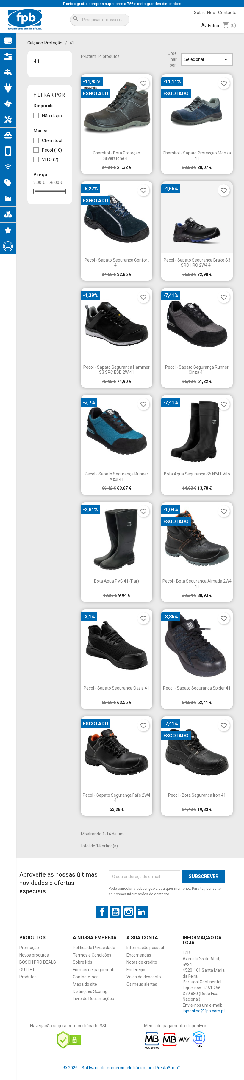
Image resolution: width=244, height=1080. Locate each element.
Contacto (227, 12)
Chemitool (54, 140)
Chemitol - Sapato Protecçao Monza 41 (197, 156)
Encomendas (138, 955)
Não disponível (54, 115)
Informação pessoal (145, 947)
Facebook (102, 912)
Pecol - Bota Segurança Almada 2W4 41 (197, 584)
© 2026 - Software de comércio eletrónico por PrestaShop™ (122, 1067)
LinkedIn (142, 912)
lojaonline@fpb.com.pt (204, 1010)
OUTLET (27, 969)
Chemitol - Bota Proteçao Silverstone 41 (116, 156)
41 (36, 61)
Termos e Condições (92, 955)
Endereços (136, 969)
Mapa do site (85, 984)
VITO (50, 159)
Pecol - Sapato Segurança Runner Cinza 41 (197, 370)
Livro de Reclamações (93, 998)
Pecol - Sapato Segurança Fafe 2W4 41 (116, 798)
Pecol (52, 150)
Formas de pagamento (94, 969)
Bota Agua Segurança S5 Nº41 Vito (197, 474)
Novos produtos (34, 955)
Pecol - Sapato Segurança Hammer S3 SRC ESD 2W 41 (116, 370)
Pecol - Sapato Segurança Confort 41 (117, 263)
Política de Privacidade (94, 947)
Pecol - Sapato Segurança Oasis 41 (116, 688)
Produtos (28, 976)
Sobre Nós (204, 12)
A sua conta (142, 937)
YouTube (115, 912)
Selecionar (206, 59)
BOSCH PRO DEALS (37, 962)
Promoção (29, 947)
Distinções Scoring (90, 991)
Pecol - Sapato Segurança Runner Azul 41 (116, 477)
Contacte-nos (85, 976)
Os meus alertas (141, 984)
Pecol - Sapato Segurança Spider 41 (197, 688)
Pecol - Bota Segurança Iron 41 (197, 795)
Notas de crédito (141, 962)
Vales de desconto (143, 976)
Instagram (128, 912)
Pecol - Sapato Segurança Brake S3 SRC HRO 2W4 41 (197, 263)
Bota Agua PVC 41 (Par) (116, 581)
